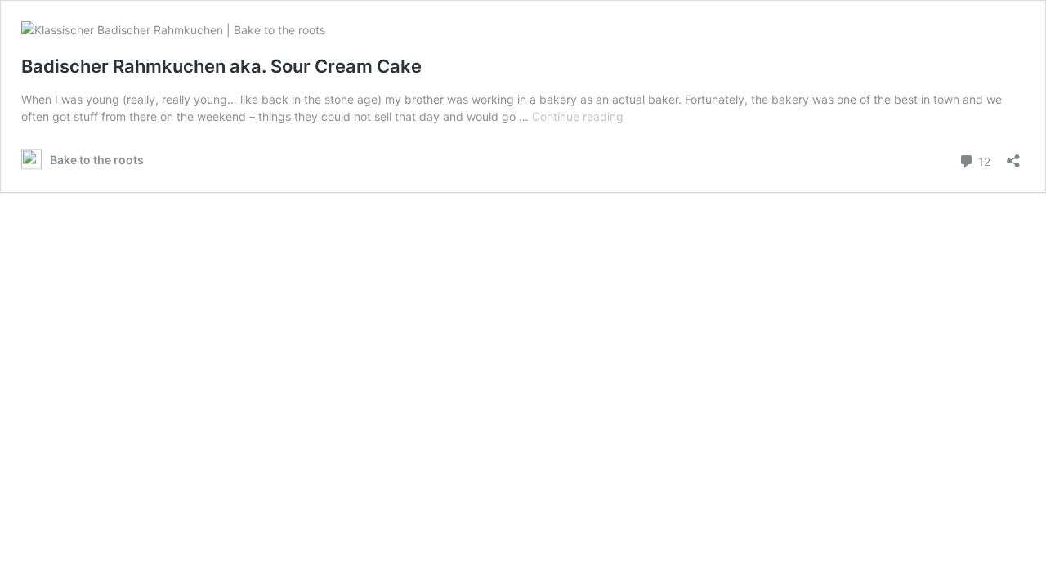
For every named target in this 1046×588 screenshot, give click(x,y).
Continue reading (578, 116)
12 (982, 160)
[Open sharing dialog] (1013, 155)
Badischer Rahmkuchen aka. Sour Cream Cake (221, 66)
